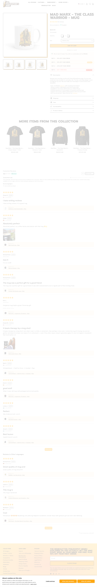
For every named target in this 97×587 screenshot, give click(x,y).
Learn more (33, 584)
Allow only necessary (68, 581)
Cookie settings (50, 581)
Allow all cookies (86, 581)
